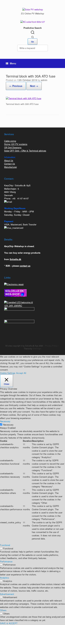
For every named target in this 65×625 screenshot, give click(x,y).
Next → (34, 86)
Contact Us (9, 163)
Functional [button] (5, 545)
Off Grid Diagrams (13, 147)
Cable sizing (10, 141)
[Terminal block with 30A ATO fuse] (23, 98)
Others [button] (3, 610)
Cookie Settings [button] (7, 373)
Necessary (8, 424)
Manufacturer (10, 167)
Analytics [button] (4, 577)
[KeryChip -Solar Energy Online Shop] (32, 9)
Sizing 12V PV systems (15, 144)
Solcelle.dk (15, 259)
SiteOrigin (37, 348)
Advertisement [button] (7, 594)
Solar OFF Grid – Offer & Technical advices (25, 150)
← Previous (15, 86)
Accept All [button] (21, 373)
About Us (8, 160)
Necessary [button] (5, 421)
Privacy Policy (51, 345)
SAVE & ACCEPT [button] (9, 623)
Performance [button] (6, 561)
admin (44, 80)
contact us (25, 265)
